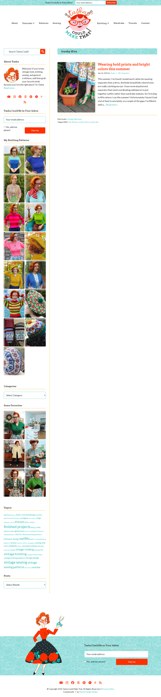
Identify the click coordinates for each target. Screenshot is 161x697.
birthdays (7, 515)
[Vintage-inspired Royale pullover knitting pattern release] (35, 217)
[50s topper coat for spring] (14, 454)
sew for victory (22, 543)
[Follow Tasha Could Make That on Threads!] (25, 96)
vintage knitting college (34, 554)
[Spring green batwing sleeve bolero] (35, 483)
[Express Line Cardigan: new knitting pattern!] (14, 188)
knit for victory (22, 534)
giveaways (19, 531)
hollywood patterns (9, 534)
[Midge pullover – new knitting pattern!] (14, 217)
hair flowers (73, 122)
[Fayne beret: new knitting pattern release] (35, 303)
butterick (38, 515)
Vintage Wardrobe (74, 119)
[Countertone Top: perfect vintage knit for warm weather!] (14, 160)
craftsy (12, 522)
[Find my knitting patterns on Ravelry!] (36, 96)
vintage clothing (24, 549)
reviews (13, 543)
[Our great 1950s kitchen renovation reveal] (35, 425)
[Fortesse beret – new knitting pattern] (35, 246)
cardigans (24, 518)
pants (32, 539)
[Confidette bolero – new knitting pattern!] (35, 275)
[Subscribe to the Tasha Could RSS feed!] (25, 102)
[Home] (79, 23)
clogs (38, 518)
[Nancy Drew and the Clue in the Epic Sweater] (35, 454)
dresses (19, 522)
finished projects (17, 526)
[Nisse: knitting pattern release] (35, 332)
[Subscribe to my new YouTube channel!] (8, 96)
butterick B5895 (9, 518)
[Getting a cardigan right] (14, 425)
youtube (36, 567)
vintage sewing (15, 562)
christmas (32, 518)
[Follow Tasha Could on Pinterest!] (31, 96)
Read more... (10, 88)
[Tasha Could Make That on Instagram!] (14, 96)
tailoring (40, 546)
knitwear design (11, 539)
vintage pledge (32, 558)
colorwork (7, 522)
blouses (13, 515)
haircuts (27, 531)
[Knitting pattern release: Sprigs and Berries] (14, 332)
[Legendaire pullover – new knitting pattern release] (14, 303)
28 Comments (123, 73)
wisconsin (28, 567)
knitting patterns (35, 534)
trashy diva (94, 122)
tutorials (7, 550)
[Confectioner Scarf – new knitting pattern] (35, 188)
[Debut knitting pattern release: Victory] (14, 361)
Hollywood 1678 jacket (37, 531)
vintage (12, 550)
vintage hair (38, 550)
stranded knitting (29, 546)
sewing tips (31, 543)
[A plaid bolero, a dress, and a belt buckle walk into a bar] (14, 483)
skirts (87, 122)
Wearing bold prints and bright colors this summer (124, 66)
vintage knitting (15, 554)
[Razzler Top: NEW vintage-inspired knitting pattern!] (35, 160)
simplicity (12, 546)
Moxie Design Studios (88, 692)
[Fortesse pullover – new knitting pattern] (14, 275)
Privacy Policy (108, 689)
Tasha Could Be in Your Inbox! (59, 3)
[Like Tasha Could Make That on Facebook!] (20, 96)
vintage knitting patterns (14, 558)
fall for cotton (30, 522)
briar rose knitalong (25, 514)
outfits (81, 122)
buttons (17, 518)
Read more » (112, 104)
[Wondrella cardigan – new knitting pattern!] (14, 246)
